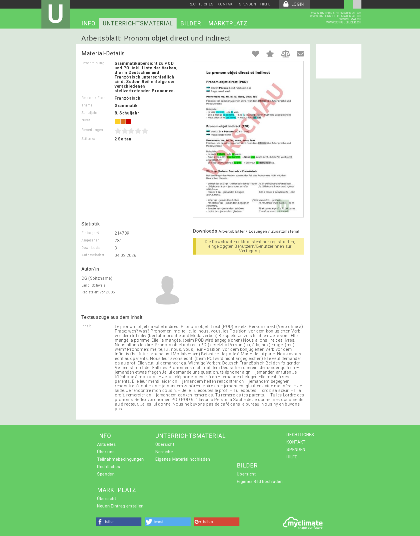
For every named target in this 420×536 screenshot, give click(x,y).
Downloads (90, 248)
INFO (88, 23)
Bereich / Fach (93, 98)
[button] (118, 521)
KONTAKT (226, 4)
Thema (87, 105)
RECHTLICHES (201, 4)
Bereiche (164, 452)
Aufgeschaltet (93, 255)
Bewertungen (92, 130)
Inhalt (86, 326)
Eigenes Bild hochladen (260, 481)
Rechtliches (108, 466)
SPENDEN (247, 4)
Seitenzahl (90, 139)
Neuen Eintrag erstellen (120, 506)
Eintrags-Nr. (91, 233)
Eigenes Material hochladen (182, 459)
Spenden (106, 474)
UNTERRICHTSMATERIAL (138, 23)
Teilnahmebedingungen (120, 459)
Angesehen (90, 240)
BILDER (190, 23)
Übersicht (164, 444)
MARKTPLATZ (227, 23)
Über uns (106, 452)
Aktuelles (106, 444)
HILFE (265, 4)
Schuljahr (89, 113)
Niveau (87, 120)
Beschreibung (92, 63)
